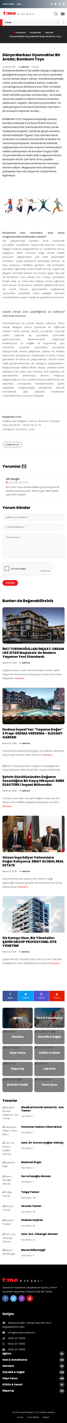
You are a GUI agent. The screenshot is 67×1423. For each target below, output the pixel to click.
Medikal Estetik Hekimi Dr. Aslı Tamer (42, 1108)
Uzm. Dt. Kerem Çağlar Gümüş (42, 1143)
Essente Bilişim (26, 1412)
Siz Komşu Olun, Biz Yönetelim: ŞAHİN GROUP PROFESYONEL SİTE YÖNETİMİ (29, 942)
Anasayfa (21, 32)
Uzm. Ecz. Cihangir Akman (39, 1234)
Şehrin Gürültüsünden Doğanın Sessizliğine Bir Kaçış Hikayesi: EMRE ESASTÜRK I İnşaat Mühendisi (33, 781)
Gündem (32, 1366)
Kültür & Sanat (32, 1384)
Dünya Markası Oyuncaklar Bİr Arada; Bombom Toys (35, 36)
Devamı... (20, 678)
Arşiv (19, 4)
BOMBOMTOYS (12, 444)
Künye (20, 1417)
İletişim (46, 1417)
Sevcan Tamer (31, 1206)
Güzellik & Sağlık (33, 1372)
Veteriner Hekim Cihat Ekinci (41, 1127)
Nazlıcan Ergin (31, 1162)
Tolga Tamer (30, 1192)
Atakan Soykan (32, 1220)
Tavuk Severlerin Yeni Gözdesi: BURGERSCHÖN (29, 22)
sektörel (49, 32)
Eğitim (32, 1353)
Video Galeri (8, 4)
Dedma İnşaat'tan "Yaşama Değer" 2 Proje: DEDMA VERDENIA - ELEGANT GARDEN (32, 733)
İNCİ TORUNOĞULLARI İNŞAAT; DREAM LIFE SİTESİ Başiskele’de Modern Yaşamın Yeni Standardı (33, 653)
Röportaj (33, 1390)
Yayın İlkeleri (33, 1417)
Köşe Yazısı (33, 1378)
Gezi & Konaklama (33, 1359)
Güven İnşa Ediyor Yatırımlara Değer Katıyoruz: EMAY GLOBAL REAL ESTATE (33, 861)
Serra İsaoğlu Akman (36, 1176)
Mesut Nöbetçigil (33, 1250)
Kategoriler (35, 32)
